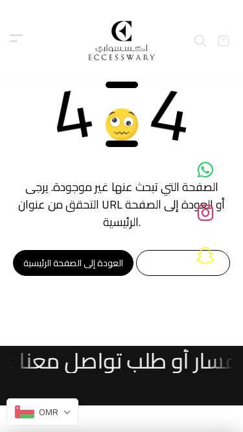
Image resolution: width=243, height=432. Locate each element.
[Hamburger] (16, 41)
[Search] (200, 41)
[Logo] (121, 40)
